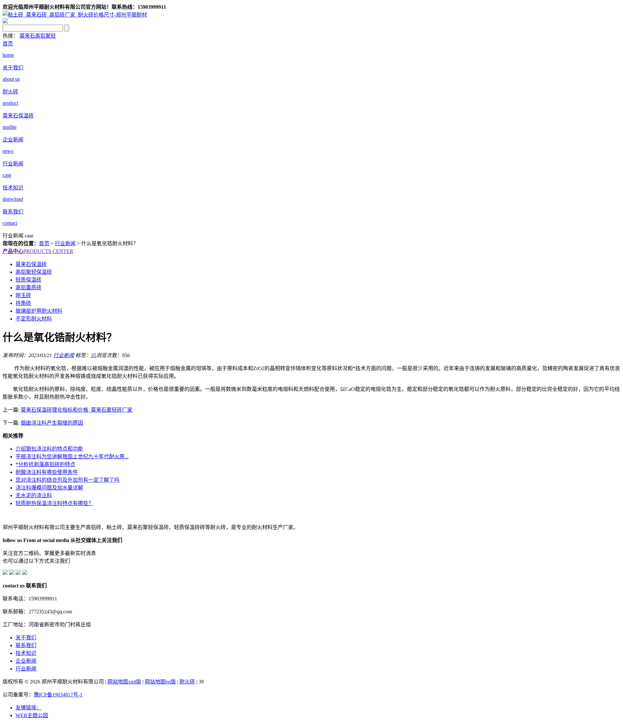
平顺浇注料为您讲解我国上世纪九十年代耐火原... (72, 456)
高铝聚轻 (45, 36)
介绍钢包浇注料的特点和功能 (49, 449)
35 (93, 355)
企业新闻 (26, 661)
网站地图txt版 (160, 681)
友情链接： (29, 707)
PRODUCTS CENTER (38, 251)
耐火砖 (187, 681)
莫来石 (27, 36)
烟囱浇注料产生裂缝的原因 (52, 423)
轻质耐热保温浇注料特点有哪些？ (54, 503)
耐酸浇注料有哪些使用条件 (47, 472)
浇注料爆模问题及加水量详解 (49, 487)
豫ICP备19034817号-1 (58, 694)
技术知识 (26, 653)
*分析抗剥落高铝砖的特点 (45, 464)
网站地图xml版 (124, 681)
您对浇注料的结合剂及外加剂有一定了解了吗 (67, 480)
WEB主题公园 (32, 715)
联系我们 (26, 645)
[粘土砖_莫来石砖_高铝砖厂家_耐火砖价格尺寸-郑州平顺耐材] (75, 15)
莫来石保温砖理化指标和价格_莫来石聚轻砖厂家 (76, 410)
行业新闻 (65, 243)
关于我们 (26, 637)
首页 (44, 243)
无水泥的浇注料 (34, 495)
